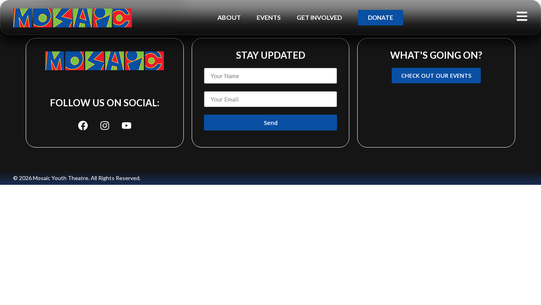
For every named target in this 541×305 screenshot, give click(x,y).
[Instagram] (104, 125)
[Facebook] (83, 125)
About (229, 17)
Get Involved (319, 17)
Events (269, 17)
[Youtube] (126, 125)
